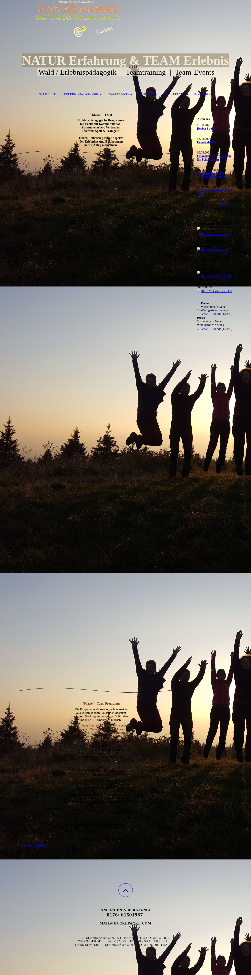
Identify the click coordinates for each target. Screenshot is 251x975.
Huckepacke (174, 94)
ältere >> (226, 204)
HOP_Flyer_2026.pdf (214, 234)
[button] (125, 890)
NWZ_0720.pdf (211, 313)
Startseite (48, 94)
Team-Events (118, 94)
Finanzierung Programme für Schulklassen (214, 157)
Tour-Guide (147, 94)
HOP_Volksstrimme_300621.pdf (221, 276)
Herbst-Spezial (206, 128)
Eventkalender (206, 142)
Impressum (203, 94)
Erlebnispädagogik (81, 94)
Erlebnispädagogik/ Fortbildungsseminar (211, 175)
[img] (125, 19)
